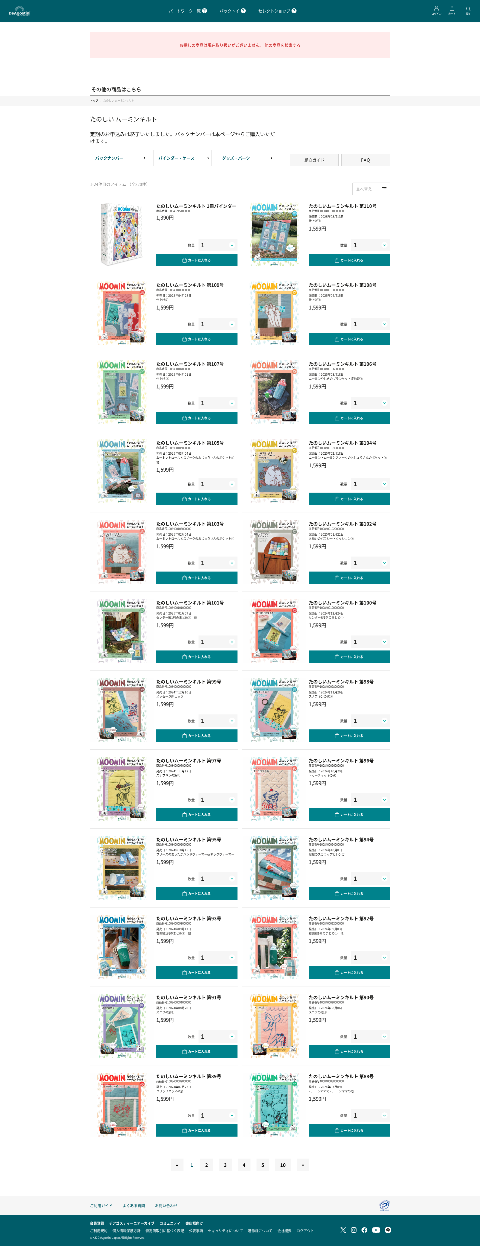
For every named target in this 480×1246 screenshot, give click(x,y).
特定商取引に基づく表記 (165, 1230)
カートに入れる (199, 260)
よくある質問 (133, 1205)
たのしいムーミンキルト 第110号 (342, 206)
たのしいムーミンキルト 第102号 (342, 523)
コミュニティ (170, 1223)
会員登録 (97, 1223)
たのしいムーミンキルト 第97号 (188, 760)
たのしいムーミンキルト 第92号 (341, 918)
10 (283, 1165)
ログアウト (305, 1230)
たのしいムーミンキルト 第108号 (342, 285)
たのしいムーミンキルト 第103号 (190, 523)
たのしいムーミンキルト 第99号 (188, 681)
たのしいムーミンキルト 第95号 (188, 839)
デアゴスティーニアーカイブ (131, 1223)
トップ (94, 100)
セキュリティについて (225, 1230)
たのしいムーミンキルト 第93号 (188, 918)
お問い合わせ (166, 1205)
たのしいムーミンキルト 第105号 (190, 442)
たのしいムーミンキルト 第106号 (342, 363)
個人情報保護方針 (126, 1230)
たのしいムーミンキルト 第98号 (341, 681)
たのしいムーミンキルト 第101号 (190, 602)
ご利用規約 (99, 1230)
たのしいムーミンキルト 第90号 (341, 997)
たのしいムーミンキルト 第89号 (188, 1076)
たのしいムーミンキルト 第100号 (342, 602)
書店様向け (194, 1223)
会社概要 (285, 1230)
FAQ (365, 160)
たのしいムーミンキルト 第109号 (190, 285)
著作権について (260, 1230)
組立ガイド (314, 160)
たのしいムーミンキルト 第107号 (190, 363)
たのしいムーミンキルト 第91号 (188, 997)
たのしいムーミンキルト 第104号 (342, 442)
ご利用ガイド (101, 1205)
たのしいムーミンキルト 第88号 (341, 1076)
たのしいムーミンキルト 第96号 (341, 760)
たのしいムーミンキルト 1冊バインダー (196, 206)
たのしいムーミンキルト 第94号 (341, 839)
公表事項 (196, 1230)
